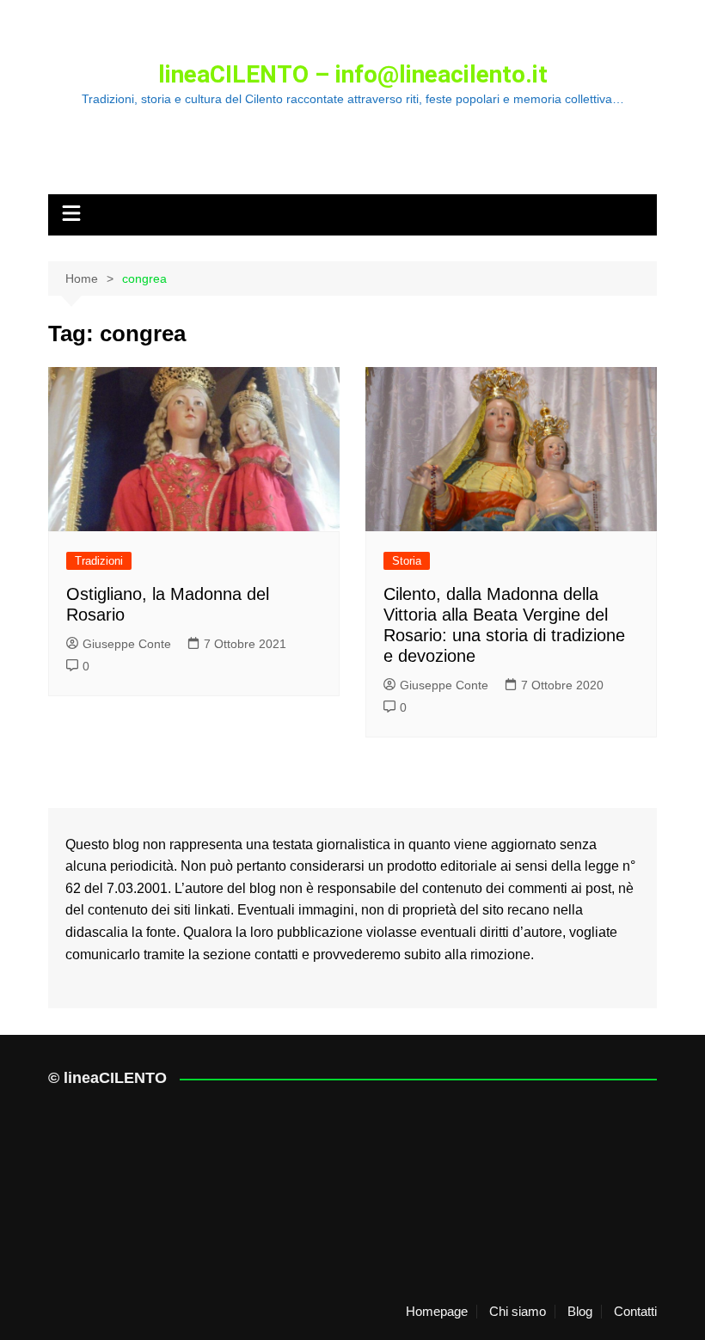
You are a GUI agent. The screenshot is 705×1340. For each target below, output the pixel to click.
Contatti (635, 1312)
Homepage (437, 1312)
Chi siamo (517, 1312)
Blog (579, 1312)
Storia (406, 560)
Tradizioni (99, 560)
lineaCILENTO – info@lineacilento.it (353, 74)
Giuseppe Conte (127, 644)
